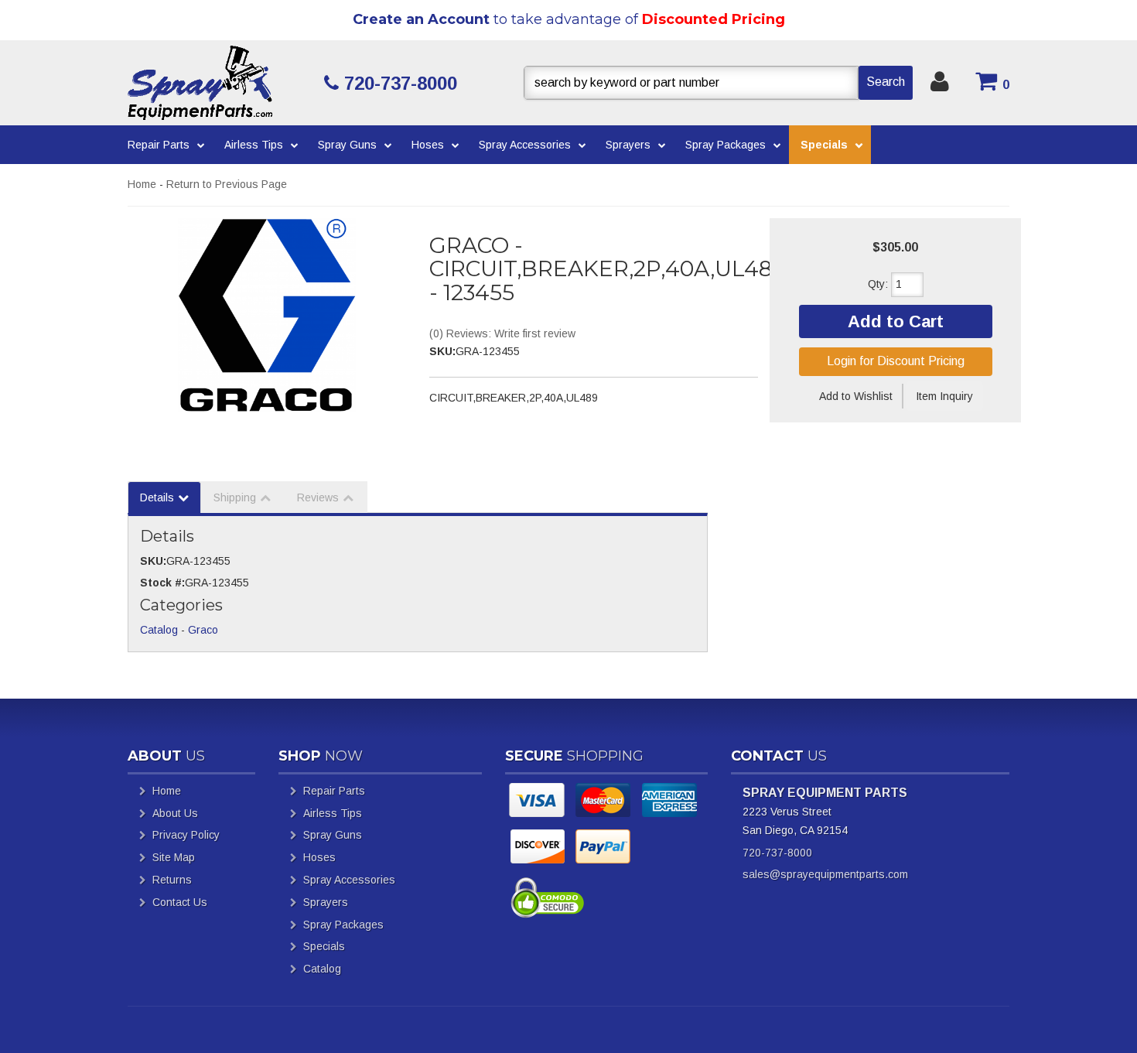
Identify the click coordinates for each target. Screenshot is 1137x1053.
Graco (203, 630)
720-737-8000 (777, 852)
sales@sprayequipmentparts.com (825, 874)
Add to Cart (896, 321)
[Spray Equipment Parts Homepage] (220, 82)
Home (142, 184)
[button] (718, 83)
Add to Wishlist (856, 396)
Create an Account (421, 19)
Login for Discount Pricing (896, 361)
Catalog (159, 630)
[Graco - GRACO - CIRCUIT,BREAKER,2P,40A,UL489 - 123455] (267, 315)
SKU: (442, 351)
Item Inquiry (944, 396)
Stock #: (162, 582)
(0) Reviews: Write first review (502, 333)
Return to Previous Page (226, 184)
